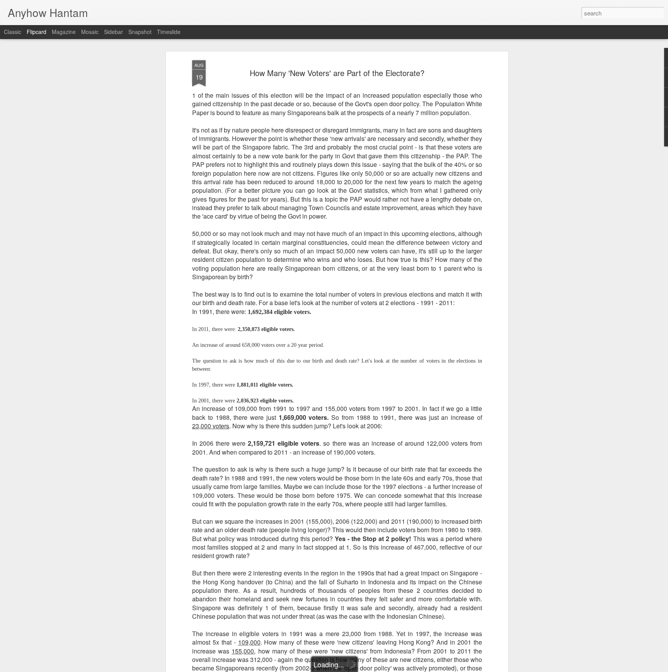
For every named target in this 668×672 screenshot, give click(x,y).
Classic (12, 32)
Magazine (64, 32)
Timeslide (169, 32)
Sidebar (113, 32)
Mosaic (90, 32)
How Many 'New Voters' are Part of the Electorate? (337, 72)
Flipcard (36, 32)
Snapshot (140, 32)
